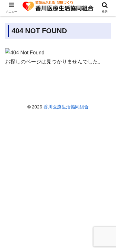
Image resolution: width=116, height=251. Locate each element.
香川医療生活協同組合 (66, 106)
